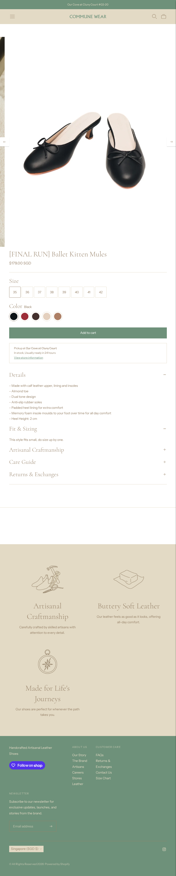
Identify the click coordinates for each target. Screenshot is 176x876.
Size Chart (103, 778)
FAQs (100, 755)
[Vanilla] (46, 316)
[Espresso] (35, 316)
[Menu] (12, 16)
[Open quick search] (154, 16)
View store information (28, 357)
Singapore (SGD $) (24, 849)
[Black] (13, 316)
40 (77, 292)
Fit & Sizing (23, 428)
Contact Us (104, 772)
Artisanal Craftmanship (36, 449)
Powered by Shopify (57, 864)
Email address (22, 821)
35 (15, 292)
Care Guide (22, 461)
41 (89, 292)
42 (101, 292)
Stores (77, 778)
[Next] (171, 141)
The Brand (79, 761)
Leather (77, 784)
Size (14, 280)
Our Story (79, 755)
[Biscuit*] (57, 316)
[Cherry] (24, 316)
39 (64, 292)
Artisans (78, 767)
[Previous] (4, 141)
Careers (78, 772)
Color (15, 306)
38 (52, 292)
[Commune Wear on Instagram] (164, 850)
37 (39, 292)
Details (17, 374)
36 (27, 292)
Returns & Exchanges (33, 474)
